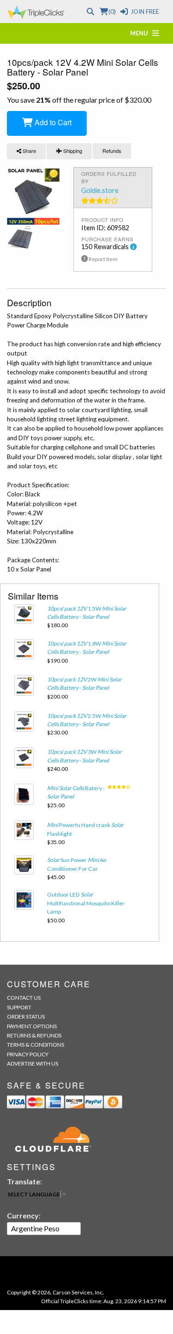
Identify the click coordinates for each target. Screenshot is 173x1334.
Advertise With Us (32, 1063)
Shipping (72, 150)
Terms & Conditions (35, 1044)
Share (28, 150)
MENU (141, 33)
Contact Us (24, 997)
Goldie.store (100, 190)
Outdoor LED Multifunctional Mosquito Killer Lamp (86, 903)
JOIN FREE (145, 11)
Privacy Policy (27, 1054)
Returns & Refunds (34, 1035)
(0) (111, 11)
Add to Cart (52, 122)
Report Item (103, 259)
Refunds (111, 150)
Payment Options (32, 1026)
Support (19, 1007)
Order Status (26, 1016)
